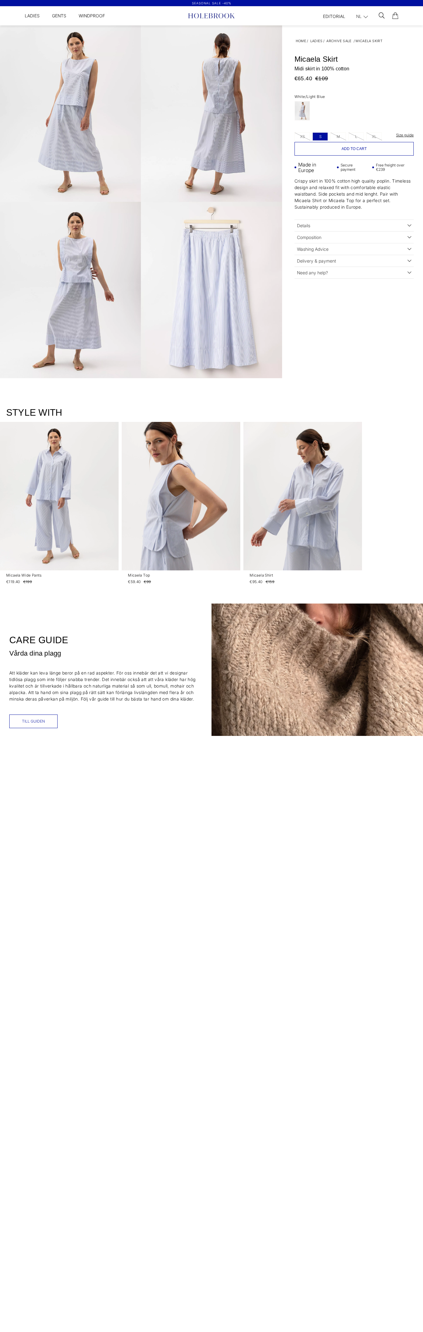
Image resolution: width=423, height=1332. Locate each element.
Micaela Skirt (368, 41)
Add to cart (354, 149)
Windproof (92, 15)
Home (301, 41)
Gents (59, 15)
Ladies (32, 15)
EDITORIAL (334, 16)
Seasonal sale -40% (211, 3)
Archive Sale (339, 41)
